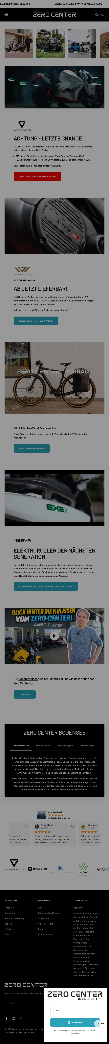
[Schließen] (100, 993)
